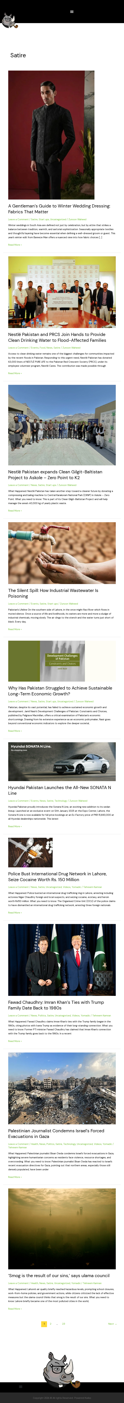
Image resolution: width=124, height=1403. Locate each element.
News (49, 347)
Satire (34, 219)
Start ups (44, 219)
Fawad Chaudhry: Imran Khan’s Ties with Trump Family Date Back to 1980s (56, 1005)
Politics (42, 1015)
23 (63, 1323)
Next (112, 1323)
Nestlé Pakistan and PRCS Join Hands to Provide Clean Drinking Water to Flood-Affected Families (57, 337)
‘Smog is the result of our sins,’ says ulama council (58, 1275)
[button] (72, 11)
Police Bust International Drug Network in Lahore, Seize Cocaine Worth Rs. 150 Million (57, 876)
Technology (61, 800)
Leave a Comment (18, 219)
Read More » (15, 244)
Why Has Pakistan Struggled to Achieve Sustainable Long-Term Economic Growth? (60, 691)
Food (42, 347)
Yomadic (76, 887)
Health (34, 1144)
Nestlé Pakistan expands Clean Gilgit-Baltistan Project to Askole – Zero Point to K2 (55, 474)
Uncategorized (58, 219)
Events (35, 347)
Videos (67, 887)
